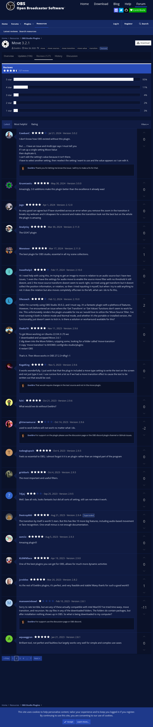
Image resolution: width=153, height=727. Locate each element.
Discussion (72, 55)
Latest (7, 124)
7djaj (22, 493)
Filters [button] (144, 124)
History (58, 55)
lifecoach (24, 299)
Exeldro (17, 48)
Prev (7, 658)
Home (84, 4)
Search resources (27, 31)
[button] (20, 24)
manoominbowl (28, 601)
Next (36, 658)
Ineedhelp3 (25, 269)
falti (21, 400)
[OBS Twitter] (121, 10)
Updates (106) (25, 55)
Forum (141, 4)
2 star (9, 102)
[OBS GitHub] (126, 10)
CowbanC (24, 133)
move (42, 48)
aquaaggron (25, 637)
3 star (9, 95)
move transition (68, 48)
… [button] (27, 658)
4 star (9, 87)
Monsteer (24, 248)
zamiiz (22, 536)
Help (128, 4)
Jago (21, 204)
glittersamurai (27, 422)
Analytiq (24, 226)
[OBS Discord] (116, 10)
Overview (9, 55)
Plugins (27, 23)
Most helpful (20, 124)
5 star (9, 79)
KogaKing (24, 364)
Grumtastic (25, 183)
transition (93, 48)
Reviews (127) (43, 55)
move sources (53, 48)
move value (82, 48)
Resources (42, 23)
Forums (15, 23)
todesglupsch (26, 450)
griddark (24, 472)
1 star (9, 110)
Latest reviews (11, 31)
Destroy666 (25, 515)
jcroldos (23, 579)
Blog (116, 4)
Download (101, 4)
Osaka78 (24, 328)
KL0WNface (25, 558)
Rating (34, 124)
